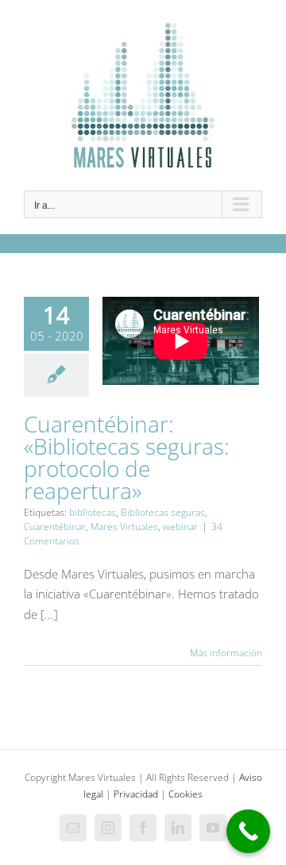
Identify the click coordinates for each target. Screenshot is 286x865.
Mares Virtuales (124, 526)
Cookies (185, 794)
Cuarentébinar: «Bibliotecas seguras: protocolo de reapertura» (127, 457)
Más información (226, 652)
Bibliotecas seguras (163, 512)
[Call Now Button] (248, 831)
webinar (180, 526)
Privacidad (136, 794)
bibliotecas (92, 512)
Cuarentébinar (55, 526)
